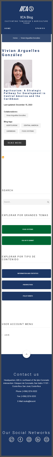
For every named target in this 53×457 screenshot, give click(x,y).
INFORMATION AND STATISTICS (27, 273)
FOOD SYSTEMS (28, 131)
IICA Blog (26, 17)
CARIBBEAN (10, 131)
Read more (17, 144)
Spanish (40, 28)
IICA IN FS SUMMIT (28, 240)
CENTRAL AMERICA (31, 125)
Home (8, 28)
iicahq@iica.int (30, 401)
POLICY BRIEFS (28, 296)
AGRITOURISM (11, 125)
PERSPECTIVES (28, 285)
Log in (7, 335)
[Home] (26, 8)
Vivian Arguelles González (16, 115)
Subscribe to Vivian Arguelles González (3, 157)
